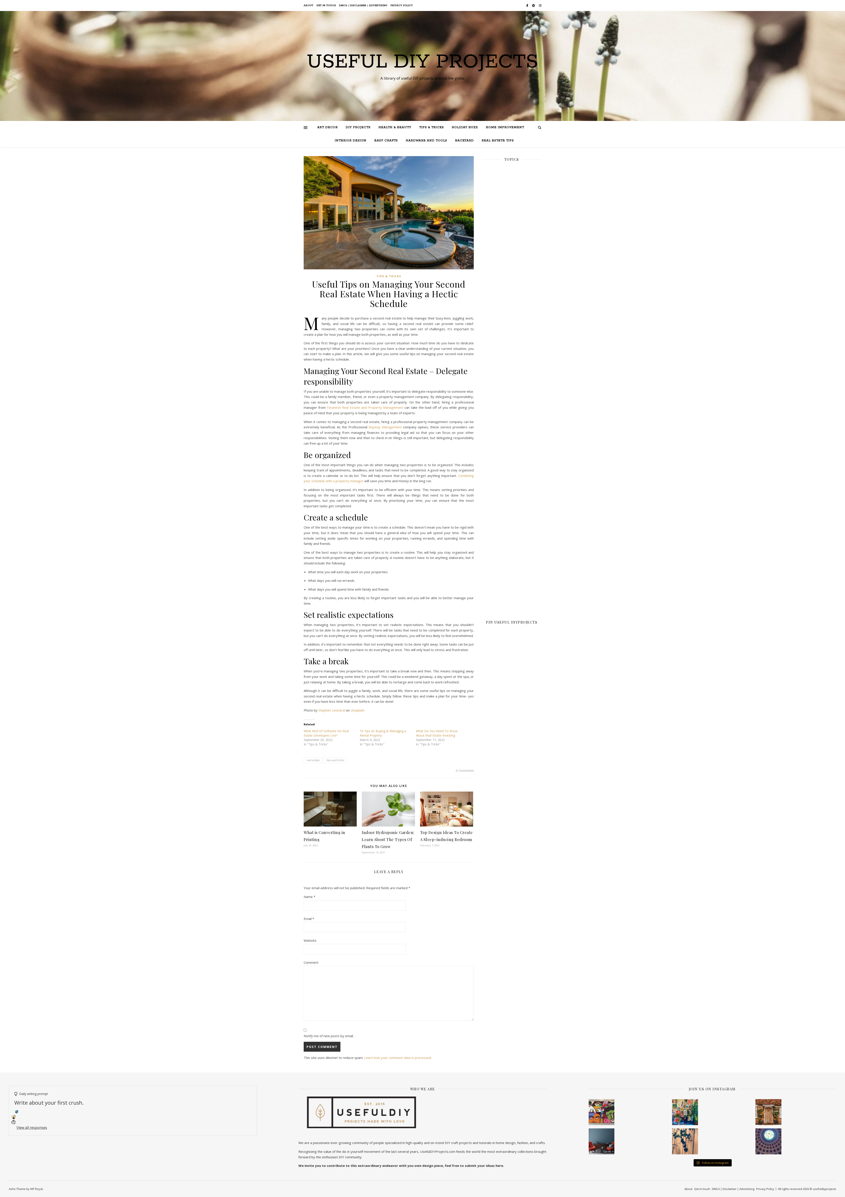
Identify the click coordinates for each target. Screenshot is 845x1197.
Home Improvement (505, 127)
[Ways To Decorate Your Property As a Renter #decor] (685, 1112)
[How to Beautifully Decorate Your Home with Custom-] (602, 1112)
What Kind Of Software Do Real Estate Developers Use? (326, 733)
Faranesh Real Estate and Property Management (365, 407)
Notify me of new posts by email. (329, 1036)
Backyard (464, 140)
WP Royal (36, 1189)
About (308, 5)
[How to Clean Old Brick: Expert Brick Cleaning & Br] (768, 1112)
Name (309, 896)
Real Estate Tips (498, 140)
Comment (311, 962)
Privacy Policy (402, 5)
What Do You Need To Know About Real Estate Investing (436, 733)
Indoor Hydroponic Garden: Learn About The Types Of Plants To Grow (388, 839)
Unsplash (357, 710)
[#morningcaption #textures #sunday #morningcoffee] (685, 1141)
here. (500, 1165)
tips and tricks (335, 760)
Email (309, 918)
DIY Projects (358, 127)
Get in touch (326, 5)
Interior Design (350, 140)
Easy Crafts (386, 140)
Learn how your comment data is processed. (398, 1057)
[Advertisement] (511, 317)
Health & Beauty (394, 127)
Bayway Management (385, 427)
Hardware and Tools (426, 140)
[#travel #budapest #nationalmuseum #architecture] (768, 1141)
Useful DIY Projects (422, 62)
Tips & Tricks (431, 127)
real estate (313, 760)
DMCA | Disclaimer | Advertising (363, 5)
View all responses (32, 1127)
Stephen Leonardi (331, 710)
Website (310, 940)
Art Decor (327, 127)
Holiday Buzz (465, 127)
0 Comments (465, 770)
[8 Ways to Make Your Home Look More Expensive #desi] (602, 1141)
